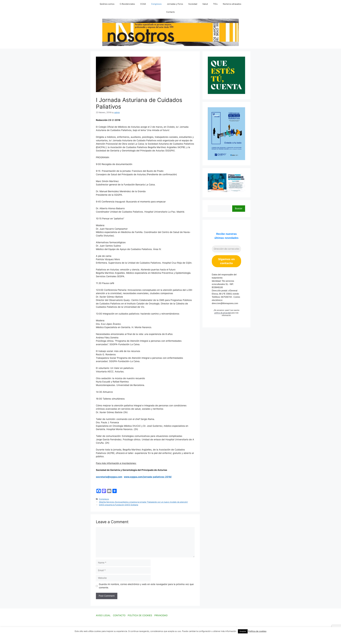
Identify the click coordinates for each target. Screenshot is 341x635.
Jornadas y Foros (175, 4)
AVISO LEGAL (103, 615)
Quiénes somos (107, 4)
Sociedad (192, 4)
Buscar (238, 208)
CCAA (143, 4)
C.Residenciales (127, 4)
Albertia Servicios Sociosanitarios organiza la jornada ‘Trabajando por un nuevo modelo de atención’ (143, 502)
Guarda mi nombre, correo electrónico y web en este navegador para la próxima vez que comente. (146, 586)
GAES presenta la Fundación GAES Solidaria (118, 505)
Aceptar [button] (242, 631)
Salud (205, 4)
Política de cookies (257, 631)
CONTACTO (119, 615)
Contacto (170, 12)
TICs (215, 4)
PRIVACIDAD (161, 615)
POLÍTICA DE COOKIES (140, 615)
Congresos (156, 4)
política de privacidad (222, 313)
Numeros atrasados (232, 4)
